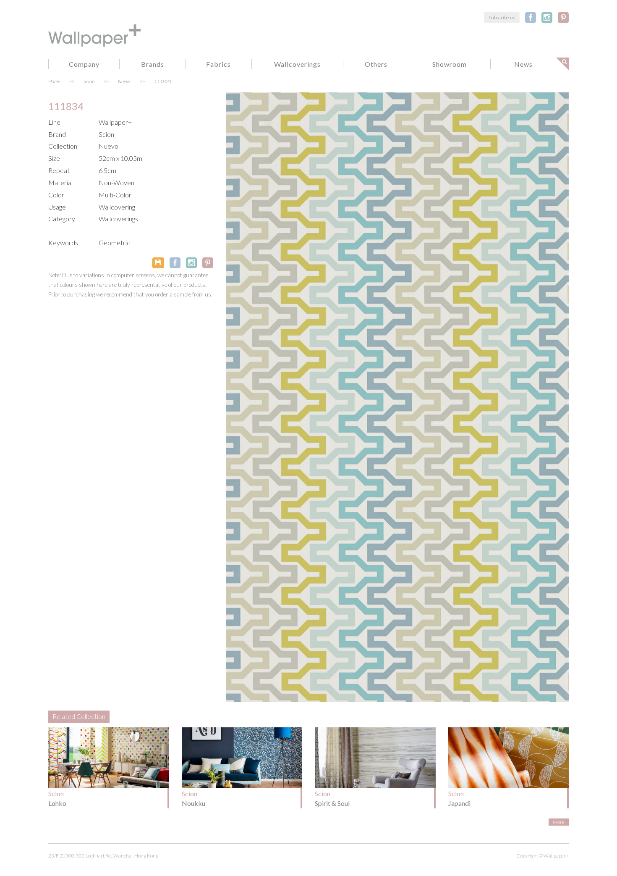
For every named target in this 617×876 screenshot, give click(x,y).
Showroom (449, 64)
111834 (163, 81)
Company (84, 64)
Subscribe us (502, 17)
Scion (89, 81)
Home (54, 81)
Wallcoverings (297, 64)
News (523, 64)
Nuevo (124, 81)
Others (376, 64)
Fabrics (218, 64)
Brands (152, 64)
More (559, 822)
